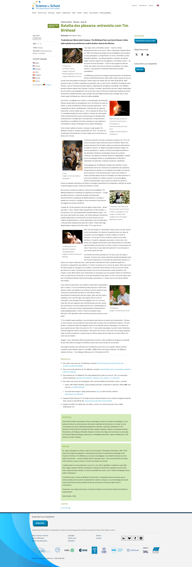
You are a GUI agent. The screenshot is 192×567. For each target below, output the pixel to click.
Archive (98, 535)
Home (34, 13)
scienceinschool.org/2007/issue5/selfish (98, 401)
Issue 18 (83, 22)
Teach (74, 13)
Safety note (72, 538)
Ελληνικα (37, 69)
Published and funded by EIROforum (43, 558)
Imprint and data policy (39, 541)
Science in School (66, 22)
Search (151, 5)
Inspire (58, 13)
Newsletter (143, 5)
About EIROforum (38, 538)
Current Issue (42, 13)
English (37, 63)
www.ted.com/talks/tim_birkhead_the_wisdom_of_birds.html (97, 378)
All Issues (51, 13)
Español (37, 81)
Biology (40, 47)
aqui (97, 391)
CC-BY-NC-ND (65, 508)
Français (37, 66)
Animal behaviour (46, 51)
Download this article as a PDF (145, 41)
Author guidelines (105, 13)
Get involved (93, 13)
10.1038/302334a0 (77, 387)
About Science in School (40, 535)
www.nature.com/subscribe (74, 394)
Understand (66, 13)
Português (38, 75)
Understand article (53, 26)
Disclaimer (71, 541)
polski (36, 72)
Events (79, 13)
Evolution (42, 53)
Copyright (71, 535)
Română (37, 78)
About (86, 13)
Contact (134, 5)
